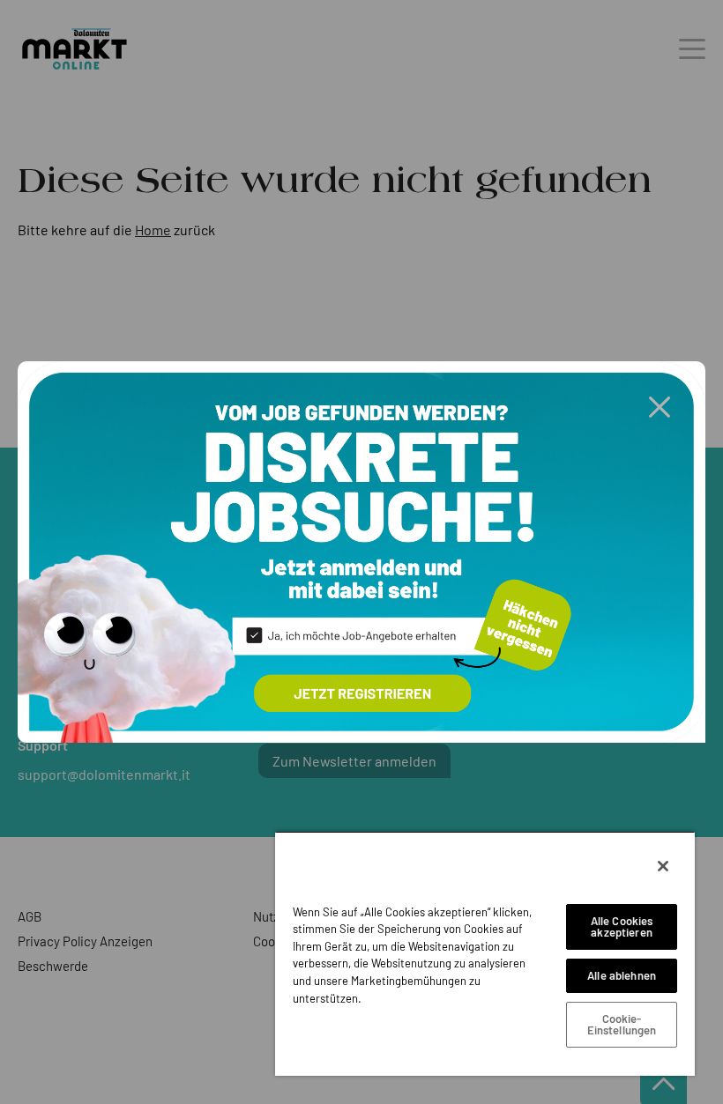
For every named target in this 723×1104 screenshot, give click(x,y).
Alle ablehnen (621, 975)
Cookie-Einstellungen (622, 1024)
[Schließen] (663, 866)
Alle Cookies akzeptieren (622, 926)
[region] (485, 953)
